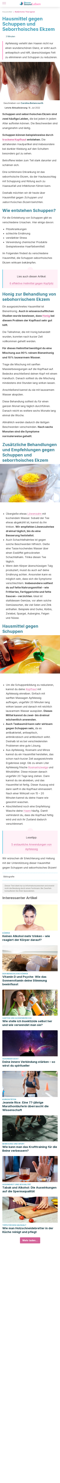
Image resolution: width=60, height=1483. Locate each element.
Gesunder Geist (10, 1059)
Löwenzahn (34, 513)
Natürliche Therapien (25, 12)
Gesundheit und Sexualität (16, 1184)
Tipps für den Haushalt (14, 1225)
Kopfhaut (31, 689)
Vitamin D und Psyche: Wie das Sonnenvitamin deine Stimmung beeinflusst (24, 980)
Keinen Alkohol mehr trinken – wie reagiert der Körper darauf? (26, 938)
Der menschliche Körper (15, 974)
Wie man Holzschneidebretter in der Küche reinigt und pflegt (27, 1230)
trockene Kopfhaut (14, 139)
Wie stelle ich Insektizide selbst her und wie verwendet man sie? (27, 1023)
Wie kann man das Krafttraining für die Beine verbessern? (29, 1148)
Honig (46, 315)
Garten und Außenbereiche (17, 1018)
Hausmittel (7, 12)
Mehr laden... (30, 1240)
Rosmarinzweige (38, 767)
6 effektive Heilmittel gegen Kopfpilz (31, 283)
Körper (6, 933)
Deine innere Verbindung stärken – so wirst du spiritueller (28, 1063)
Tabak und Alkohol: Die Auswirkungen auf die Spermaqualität (29, 1189)
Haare (27, 810)
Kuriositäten (9, 1099)
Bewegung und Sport (13, 1144)
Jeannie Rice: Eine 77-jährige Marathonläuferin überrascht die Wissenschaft (25, 1106)
